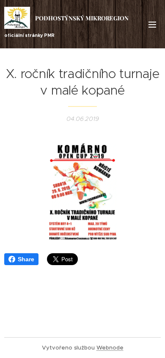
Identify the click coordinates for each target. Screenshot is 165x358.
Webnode (110, 347)
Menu (152, 24)
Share (26, 259)
